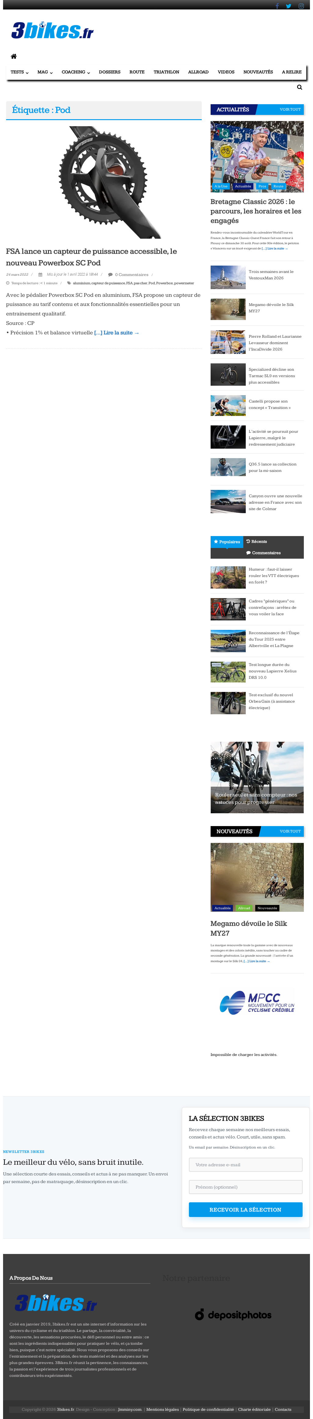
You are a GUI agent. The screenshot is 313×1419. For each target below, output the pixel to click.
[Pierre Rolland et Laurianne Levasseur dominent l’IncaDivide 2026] (228, 341)
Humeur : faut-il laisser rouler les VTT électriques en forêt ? (274, 576)
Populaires (229, 541)
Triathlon (166, 72)
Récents (259, 541)
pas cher (140, 283)
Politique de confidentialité (208, 1409)
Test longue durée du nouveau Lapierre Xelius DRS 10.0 (272, 671)
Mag (43, 72)
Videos (226, 72)
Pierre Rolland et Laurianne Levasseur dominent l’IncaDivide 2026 (275, 343)
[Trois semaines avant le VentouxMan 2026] (228, 276)
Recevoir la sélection (246, 1210)
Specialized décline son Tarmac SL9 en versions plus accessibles (272, 376)
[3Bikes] (55, 1302)
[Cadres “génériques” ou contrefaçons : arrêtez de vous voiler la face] (228, 609)
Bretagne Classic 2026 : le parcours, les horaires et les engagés (256, 211)
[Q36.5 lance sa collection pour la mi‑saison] (228, 469)
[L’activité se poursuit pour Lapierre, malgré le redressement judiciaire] (228, 436)
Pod (152, 283)
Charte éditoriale (254, 1409)
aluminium (81, 283)
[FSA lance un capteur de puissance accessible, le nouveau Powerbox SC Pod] (103, 182)
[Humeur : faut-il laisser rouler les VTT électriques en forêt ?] (228, 577)
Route (137, 72)
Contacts (283, 1409)
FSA (129, 283)
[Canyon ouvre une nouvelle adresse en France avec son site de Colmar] (228, 501)
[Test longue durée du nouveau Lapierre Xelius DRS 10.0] (228, 671)
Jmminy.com (130, 1409)
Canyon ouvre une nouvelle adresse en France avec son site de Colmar (275, 502)
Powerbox (164, 283)
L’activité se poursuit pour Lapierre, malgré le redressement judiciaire (273, 438)
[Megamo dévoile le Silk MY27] (228, 309)
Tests (17, 72)
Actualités (243, 186)
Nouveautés (258, 72)
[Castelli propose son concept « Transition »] (228, 405)
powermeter (184, 283)
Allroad (198, 72)
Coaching (73, 72)
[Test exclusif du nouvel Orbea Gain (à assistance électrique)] (228, 702)
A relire (292, 72)
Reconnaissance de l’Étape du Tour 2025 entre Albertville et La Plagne (274, 639)
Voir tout (290, 109)
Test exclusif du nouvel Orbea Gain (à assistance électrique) (272, 701)
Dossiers (109, 72)
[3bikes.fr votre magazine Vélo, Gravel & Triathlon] (13, 56)
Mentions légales (162, 1409)
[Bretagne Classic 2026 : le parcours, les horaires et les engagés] (257, 156)
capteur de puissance (108, 283)
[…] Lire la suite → (117, 332)
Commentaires (266, 552)
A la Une (221, 186)
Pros (262, 186)
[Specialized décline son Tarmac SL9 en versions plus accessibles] (228, 374)
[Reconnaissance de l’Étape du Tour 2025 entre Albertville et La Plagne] (228, 640)
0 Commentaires (131, 274)
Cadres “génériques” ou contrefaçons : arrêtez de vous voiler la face (272, 607)
